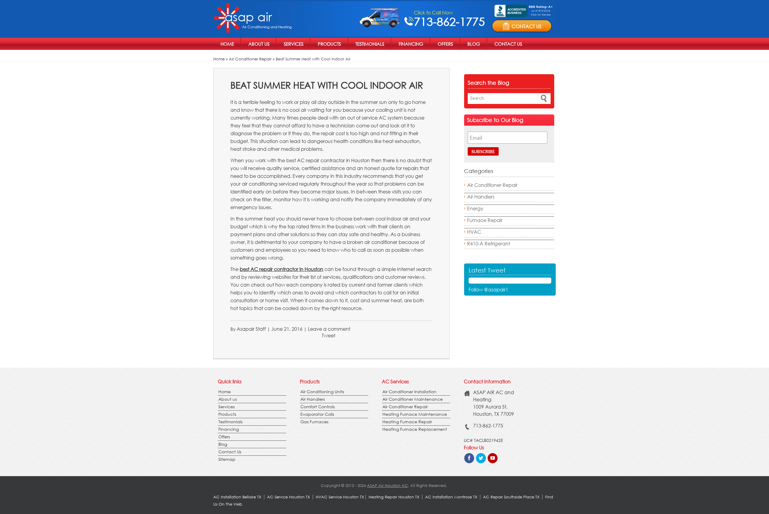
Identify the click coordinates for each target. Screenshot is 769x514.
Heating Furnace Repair (407, 421)
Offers (445, 44)
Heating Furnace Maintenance (414, 414)
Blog (473, 44)
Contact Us (508, 44)
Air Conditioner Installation (409, 391)
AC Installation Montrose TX (451, 497)
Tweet (328, 335)
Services (293, 44)
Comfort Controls (317, 406)
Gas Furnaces (314, 421)
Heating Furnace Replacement (414, 429)
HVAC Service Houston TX (340, 497)
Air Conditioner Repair (250, 59)
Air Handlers (480, 196)
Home (227, 44)
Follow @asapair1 (488, 289)
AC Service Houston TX (289, 497)
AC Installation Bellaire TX (238, 497)
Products (329, 44)
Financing (411, 44)
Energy (475, 208)
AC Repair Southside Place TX (511, 497)
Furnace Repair (485, 220)
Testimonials (369, 44)
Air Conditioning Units (322, 391)
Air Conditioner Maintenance (412, 399)
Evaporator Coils (317, 414)
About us (258, 44)
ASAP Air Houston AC (387, 485)
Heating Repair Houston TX (394, 497)
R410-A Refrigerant (488, 243)
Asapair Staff (251, 329)
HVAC (474, 232)
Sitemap (227, 459)
